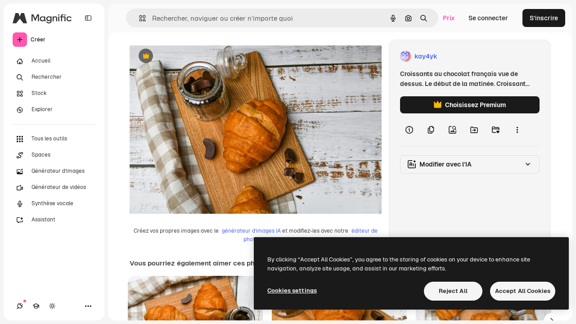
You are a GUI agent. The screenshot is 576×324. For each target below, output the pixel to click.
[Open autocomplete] (138, 18)
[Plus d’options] (517, 130)
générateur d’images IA (251, 230)
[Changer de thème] (52, 306)
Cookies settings (292, 290)
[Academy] (36, 306)
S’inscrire (544, 18)
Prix (449, 18)
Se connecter (488, 18)
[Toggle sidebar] (88, 18)
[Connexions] (20, 306)
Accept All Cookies (522, 291)
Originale (189, 56)
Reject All (453, 291)
